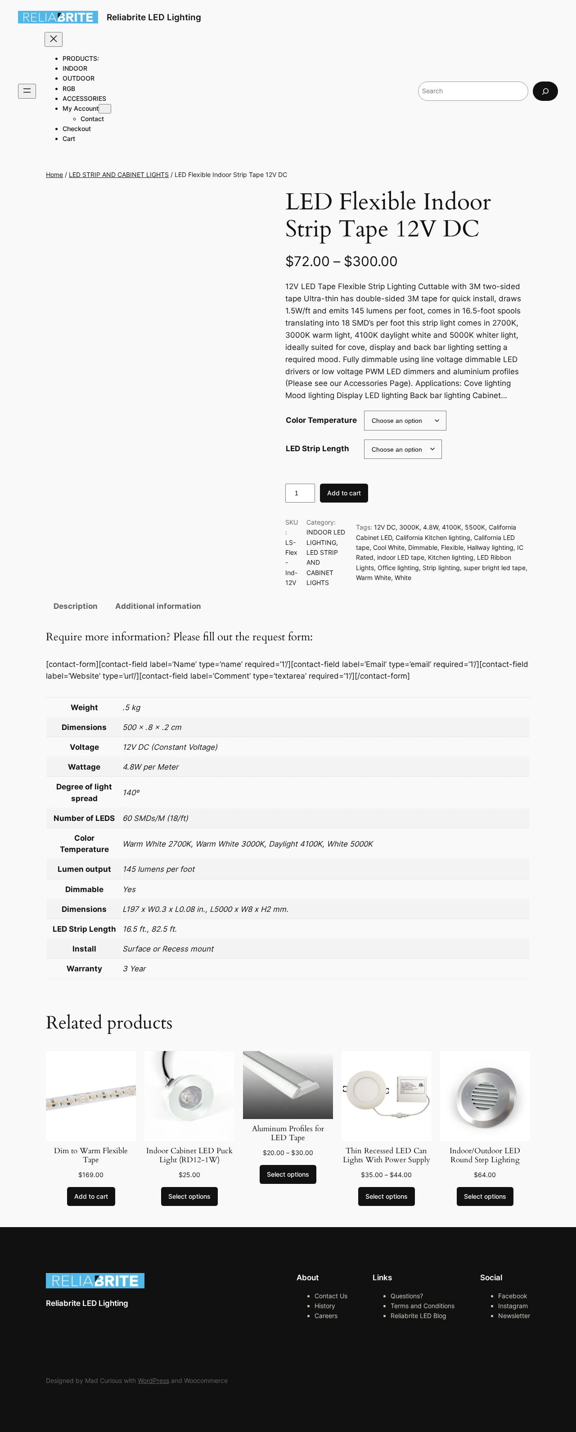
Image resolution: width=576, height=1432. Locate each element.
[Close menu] (54, 39)
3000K (409, 527)
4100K (451, 527)
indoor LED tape (400, 557)
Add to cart (344, 493)
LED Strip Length (317, 448)
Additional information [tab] (158, 606)
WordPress (153, 1380)
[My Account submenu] (105, 108)
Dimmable (422, 547)
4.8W (430, 527)
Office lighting (398, 567)
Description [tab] (76, 606)
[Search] (545, 91)
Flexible (452, 547)
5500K (475, 527)
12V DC (385, 527)
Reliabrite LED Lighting (154, 17)
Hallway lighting (490, 547)
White (403, 577)
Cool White (389, 547)
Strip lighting (441, 567)
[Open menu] (27, 91)
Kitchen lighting (450, 557)
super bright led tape (495, 567)
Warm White (373, 577)
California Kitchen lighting (433, 537)
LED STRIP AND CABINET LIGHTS (119, 174)
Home (54, 174)
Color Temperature (321, 420)
